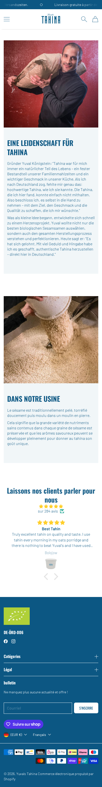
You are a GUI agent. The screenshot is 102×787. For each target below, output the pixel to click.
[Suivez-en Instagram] (13, 641)
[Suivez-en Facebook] (6, 641)
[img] (51, 506)
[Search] (84, 19)
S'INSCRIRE (86, 708)
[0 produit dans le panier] (95, 19)
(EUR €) (16, 734)
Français (39, 735)
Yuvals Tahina (26, 774)
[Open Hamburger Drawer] (7, 19)
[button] (47, 576)
